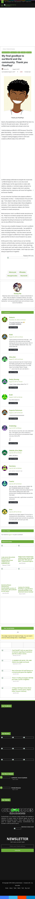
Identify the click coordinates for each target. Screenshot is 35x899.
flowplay (23, 272)
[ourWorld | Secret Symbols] (5, 781)
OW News (29, 52)
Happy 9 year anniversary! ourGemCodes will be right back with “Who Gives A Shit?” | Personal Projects (26, 559)
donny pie (13, 272)
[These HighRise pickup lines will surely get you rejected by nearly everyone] (6, 762)
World (19, 888)
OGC (19, 52)
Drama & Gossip (11, 49)
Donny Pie (6, 69)
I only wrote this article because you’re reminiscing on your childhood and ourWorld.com (8, 560)
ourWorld (23, 52)
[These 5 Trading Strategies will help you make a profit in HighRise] (6, 681)
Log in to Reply (13, 327)
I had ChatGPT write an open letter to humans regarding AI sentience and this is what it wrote (22, 651)
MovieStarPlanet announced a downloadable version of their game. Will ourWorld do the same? (8, 588)
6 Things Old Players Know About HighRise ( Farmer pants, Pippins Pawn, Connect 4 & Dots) (21, 689)
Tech (22, 888)
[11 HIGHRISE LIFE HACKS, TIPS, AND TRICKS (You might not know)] (6, 664)
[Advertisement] (17, 26)
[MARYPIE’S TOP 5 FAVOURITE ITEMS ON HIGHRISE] (28, 764)
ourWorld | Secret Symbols (19, 777)
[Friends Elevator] (5, 791)
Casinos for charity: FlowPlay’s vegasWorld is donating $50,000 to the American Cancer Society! (25, 589)
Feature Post (14, 52)
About (11, 888)
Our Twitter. (6, 800)
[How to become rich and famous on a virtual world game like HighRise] (6, 673)
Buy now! (27, 888)
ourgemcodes (12, 275)
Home (4, 49)
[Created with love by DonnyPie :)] (10, 5)
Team (15, 888)
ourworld (24, 275)
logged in (10, 534)
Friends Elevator (16, 788)
